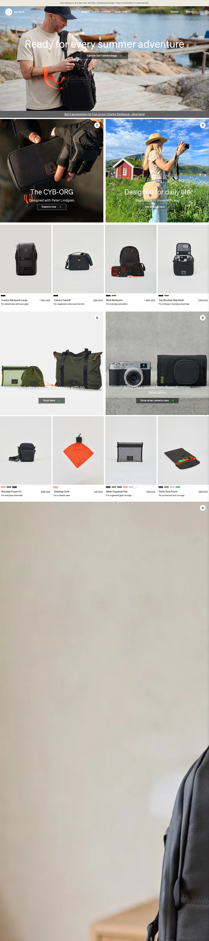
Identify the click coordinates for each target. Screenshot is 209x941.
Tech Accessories (100, 12)
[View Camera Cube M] (78, 259)
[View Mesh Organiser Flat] (131, 450)
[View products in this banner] (97, 125)
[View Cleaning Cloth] (78, 450)
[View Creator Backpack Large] (25, 259)
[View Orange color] (3, 487)
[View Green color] (114, 296)
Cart (202, 12)
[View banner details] (51, 170)
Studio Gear (121, 12)
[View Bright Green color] (178, 487)
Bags (84, 12)
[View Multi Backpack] (131, 259)
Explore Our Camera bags (102, 56)
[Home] (15, 12)
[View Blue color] (9, 487)
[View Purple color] (131, 487)
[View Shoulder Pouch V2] (25, 450)
